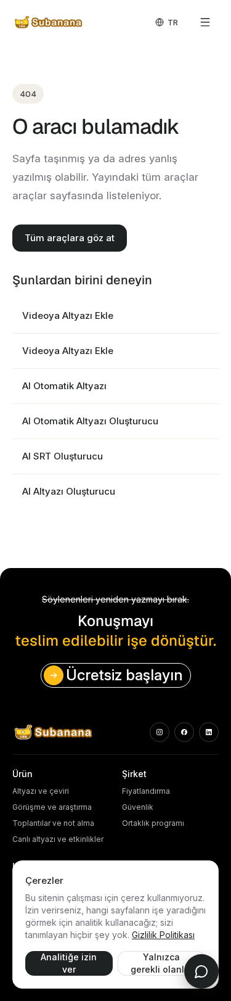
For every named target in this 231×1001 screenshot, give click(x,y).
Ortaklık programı (153, 823)
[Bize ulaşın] (201, 971)
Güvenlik (137, 807)
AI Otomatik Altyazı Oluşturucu (90, 421)
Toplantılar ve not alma (53, 823)
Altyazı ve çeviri (40, 791)
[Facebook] (184, 732)
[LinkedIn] (209, 732)
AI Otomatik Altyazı (64, 386)
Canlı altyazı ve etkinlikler (57, 839)
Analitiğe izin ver (69, 963)
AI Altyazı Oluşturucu (68, 491)
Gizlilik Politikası (163, 934)
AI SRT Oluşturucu (62, 456)
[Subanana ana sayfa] (49, 22)
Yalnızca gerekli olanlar (162, 963)
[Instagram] (159, 732)
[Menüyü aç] (205, 22)
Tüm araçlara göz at (70, 238)
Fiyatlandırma (146, 791)
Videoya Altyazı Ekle (67, 315)
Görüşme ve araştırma (52, 807)
